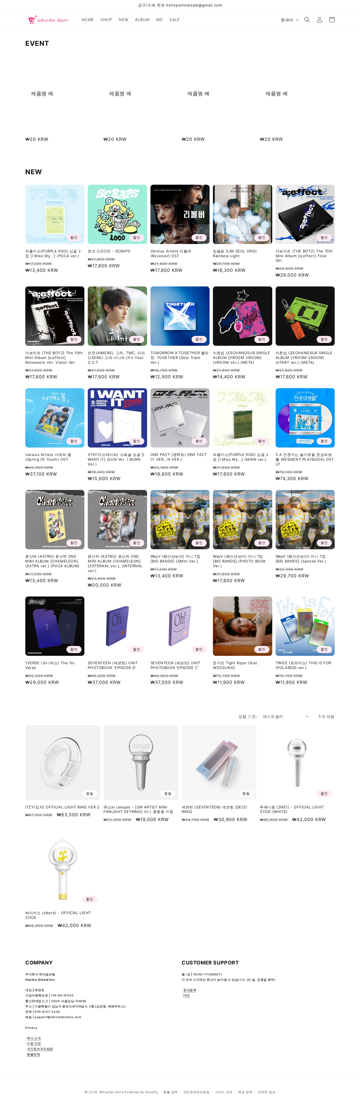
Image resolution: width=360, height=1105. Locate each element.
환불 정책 (170, 1092)
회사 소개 (34, 1038)
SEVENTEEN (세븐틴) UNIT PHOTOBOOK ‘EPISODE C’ (175, 665)
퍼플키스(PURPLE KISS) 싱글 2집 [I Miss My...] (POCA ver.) (53, 253)
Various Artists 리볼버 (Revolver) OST (170, 253)
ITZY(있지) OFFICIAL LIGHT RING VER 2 (62, 807)
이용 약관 (34, 1043)
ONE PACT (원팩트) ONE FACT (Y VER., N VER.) (178, 457)
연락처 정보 (266, 1092)
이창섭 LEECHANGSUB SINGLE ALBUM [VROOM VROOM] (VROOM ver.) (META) (241, 358)
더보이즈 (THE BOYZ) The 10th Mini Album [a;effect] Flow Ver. (304, 256)
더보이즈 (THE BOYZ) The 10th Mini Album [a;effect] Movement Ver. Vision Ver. (54, 358)
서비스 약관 (224, 1092)
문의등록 (189, 990)
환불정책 (33, 1054)
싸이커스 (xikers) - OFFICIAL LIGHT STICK (58, 915)
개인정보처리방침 (40, 1049)
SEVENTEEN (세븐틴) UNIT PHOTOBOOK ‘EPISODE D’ (113, 665)
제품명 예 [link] (42, 93)
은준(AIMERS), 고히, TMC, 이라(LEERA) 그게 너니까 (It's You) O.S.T (116, 358)
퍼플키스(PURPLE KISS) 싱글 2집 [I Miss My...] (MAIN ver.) (240, 457)
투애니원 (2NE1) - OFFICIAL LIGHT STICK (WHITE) (292, 809)
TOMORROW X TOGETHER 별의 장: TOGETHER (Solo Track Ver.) (179, 358)
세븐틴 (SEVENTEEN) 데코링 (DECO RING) (214, 809)
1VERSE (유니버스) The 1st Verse (50, 665)
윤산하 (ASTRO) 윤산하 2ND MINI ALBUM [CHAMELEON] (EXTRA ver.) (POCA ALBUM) (52, 561)
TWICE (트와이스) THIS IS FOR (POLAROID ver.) (303, 665)
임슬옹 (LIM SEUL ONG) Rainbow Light (235, 253)
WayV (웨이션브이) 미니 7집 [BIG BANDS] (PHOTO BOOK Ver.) (239, 561)
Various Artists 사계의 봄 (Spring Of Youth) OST (48, 457)
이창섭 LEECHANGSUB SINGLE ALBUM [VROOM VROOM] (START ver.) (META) (304, 358)
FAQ (186, 995)
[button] (307, 19)
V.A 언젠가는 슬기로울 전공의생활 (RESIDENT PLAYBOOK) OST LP (305, 459)
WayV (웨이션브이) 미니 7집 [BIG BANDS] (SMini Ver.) (175, 558)
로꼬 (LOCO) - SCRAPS (109, 251)
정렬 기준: (247, 716)
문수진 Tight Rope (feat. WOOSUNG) (235, 665)
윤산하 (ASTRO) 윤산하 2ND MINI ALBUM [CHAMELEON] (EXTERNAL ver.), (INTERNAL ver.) (115, 563)
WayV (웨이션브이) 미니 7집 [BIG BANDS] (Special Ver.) (301, 558)
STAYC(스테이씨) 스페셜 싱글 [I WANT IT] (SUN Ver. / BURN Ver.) (116, 459)
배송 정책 (245, 1092)
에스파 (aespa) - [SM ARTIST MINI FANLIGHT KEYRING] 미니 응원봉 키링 (138, 809)
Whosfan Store (111, 1092)
